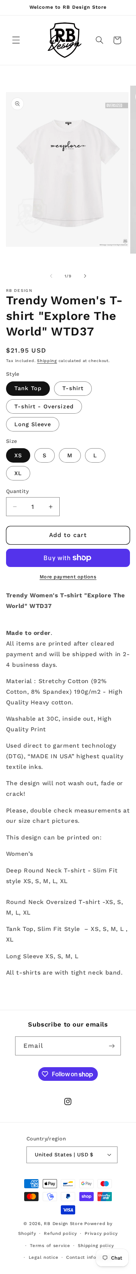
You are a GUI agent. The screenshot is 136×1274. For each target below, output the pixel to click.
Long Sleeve (32, 424)
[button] (16, 40)
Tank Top (28, 388)
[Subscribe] (112, 1045)
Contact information (90, 1257)
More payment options (68, 577)
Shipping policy (96, 1245)
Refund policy (60, 1233)
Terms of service (50, 1245)
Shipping (47, 360)
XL (18, 473)
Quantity (17, 491)
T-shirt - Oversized (44, 406)
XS (18, 455)
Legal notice (44, 1257)
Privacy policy (101, 1233)
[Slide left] (51, 276)
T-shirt (72, 388)
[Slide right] (85, 276)
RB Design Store (63, 1223)
